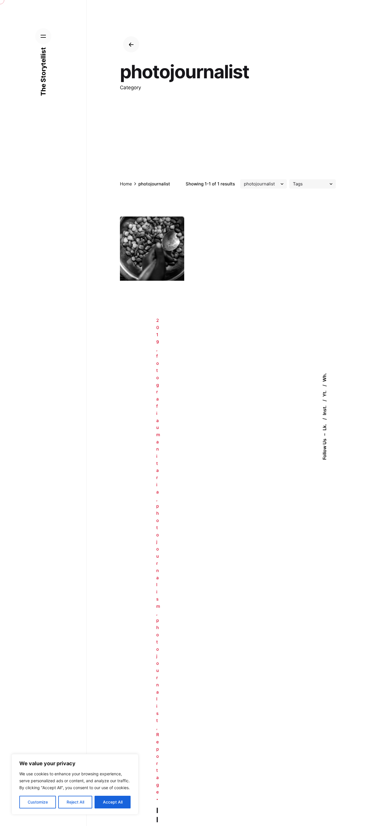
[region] (75, 784)
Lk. (324, 426)
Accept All (113, 802)
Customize (38, 802)
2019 (157, 331)
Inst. (324, 409)
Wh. (324, 377)
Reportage (157, 763)
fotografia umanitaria (158, 423)
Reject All (75, 802)
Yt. (324, 393)
